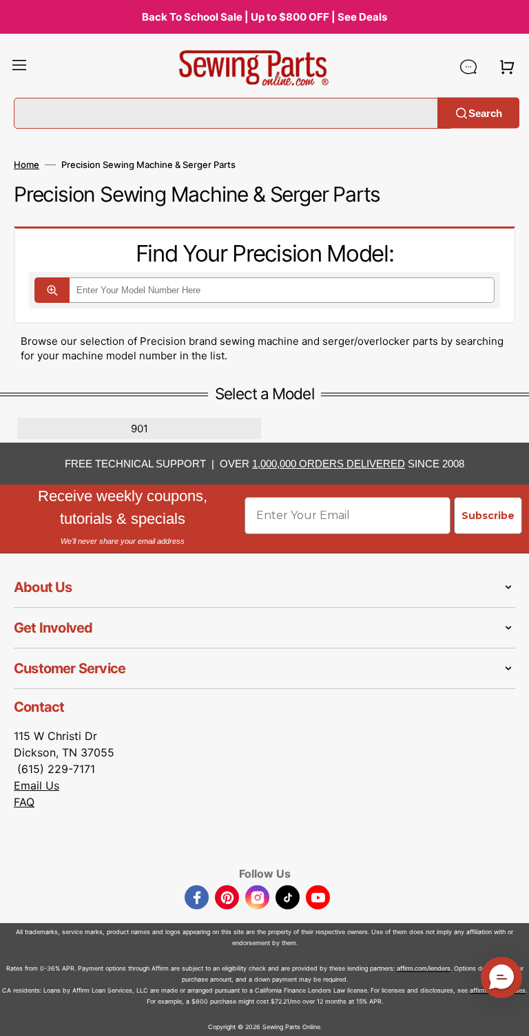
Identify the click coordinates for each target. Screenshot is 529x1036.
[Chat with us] (468, 67)
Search (485, 112)
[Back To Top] (508, 1015)
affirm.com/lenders (423, 968)
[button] (19, 67)
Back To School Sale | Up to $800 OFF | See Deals (264, 16)
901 (139, 428)
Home (26, 164)
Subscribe (488, 515)
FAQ (24, 802)
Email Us (36, 785)
